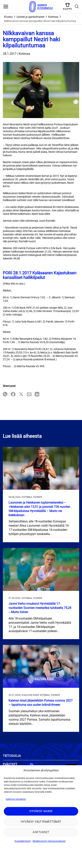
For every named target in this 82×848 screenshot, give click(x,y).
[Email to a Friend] (29, 394)
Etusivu (8, 16)
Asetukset (41, 832)
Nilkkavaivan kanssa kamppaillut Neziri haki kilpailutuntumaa (40, 21)
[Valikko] (6, 6)
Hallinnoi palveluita (16, 799)
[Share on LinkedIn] (37, 394)
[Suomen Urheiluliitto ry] (41, 6)
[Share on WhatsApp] (5, 394)
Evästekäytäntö (23, 841)
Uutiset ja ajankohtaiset (30, 16)
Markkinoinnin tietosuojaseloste (49, 841)
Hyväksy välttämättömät (41, 821)
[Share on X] (21, 394)
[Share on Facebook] (13, 394)
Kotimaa (53, 16)
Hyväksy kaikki (40, 811)
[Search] (77, 6)
